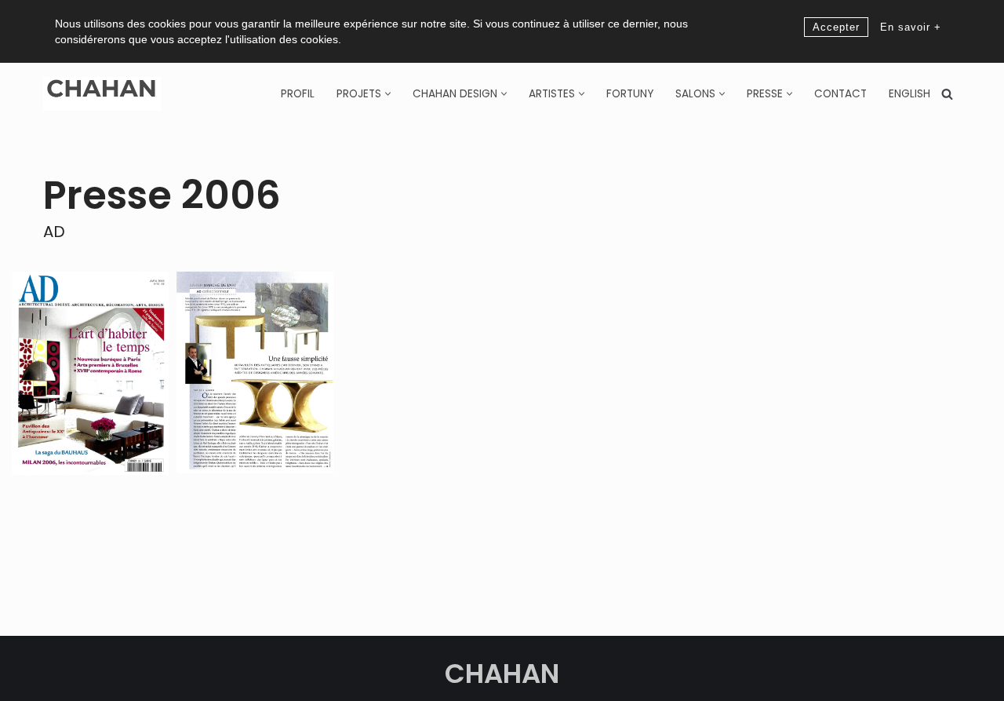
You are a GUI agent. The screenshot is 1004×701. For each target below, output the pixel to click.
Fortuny (629, 93)
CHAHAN (502, 673)
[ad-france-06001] (254, 372)
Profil (298, 93)
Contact (840, 93)
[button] (388, 94)
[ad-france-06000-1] (90, 373)
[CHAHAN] (102, 94)
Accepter (836, 27)
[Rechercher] (947, 94)
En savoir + (910, 27)
